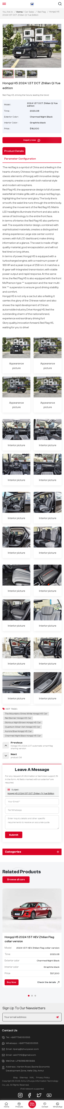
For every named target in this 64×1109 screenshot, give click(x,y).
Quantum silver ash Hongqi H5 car (22, 727)
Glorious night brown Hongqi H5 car (23, 722)
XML (31, 1077)
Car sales (29, 12)
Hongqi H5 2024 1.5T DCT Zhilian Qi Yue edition (31, 793)
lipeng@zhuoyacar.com (26, 1049)
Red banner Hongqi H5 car (18, 718)
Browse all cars (16, 879)
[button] (29, 996)
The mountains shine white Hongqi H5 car (26, 713)
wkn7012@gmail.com (24, 1055)
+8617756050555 (20, 1037)
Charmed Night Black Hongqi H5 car (23, 735)
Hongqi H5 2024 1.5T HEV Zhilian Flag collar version (29, 939)
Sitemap (24, 1077)
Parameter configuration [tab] (20, 158)
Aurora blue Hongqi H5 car (18, 731)
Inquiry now (29, 140)
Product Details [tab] (14, 151)
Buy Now (11, 982)
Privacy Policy (43, 1077)
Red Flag (42, 12)
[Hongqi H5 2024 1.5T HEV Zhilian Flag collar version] (32, 910)
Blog (15, 1077)
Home (19, 12)
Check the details (46, 982)
